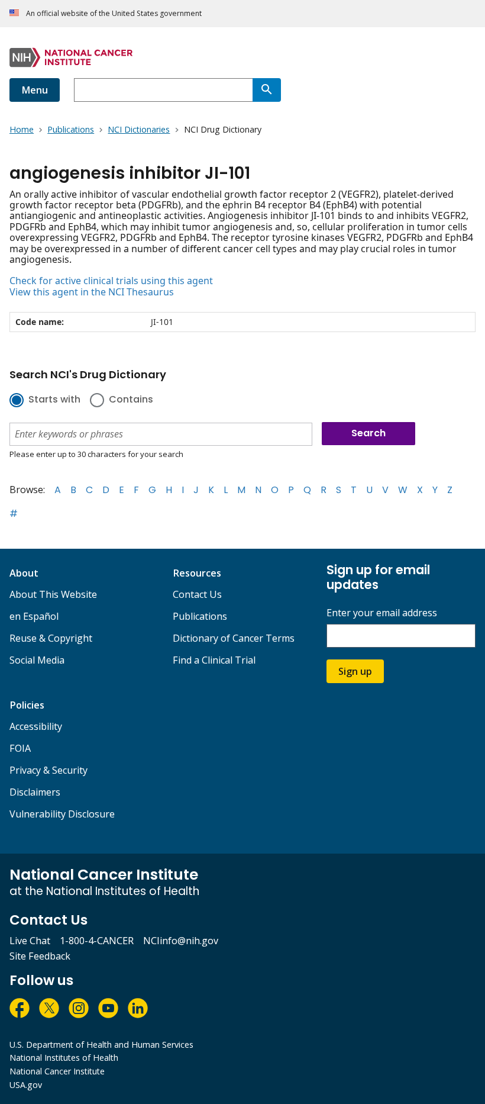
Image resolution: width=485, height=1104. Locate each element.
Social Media (36, 660)
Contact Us (197, 594)
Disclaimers (34, 792)
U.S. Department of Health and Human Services (101, 1044)
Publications (200, 616)
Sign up (355, 671)
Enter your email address (381, 613)
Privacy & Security (48, 770)
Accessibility (35, 726)
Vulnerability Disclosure (62, 813)
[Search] (267, 90)
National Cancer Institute (57, 1071)
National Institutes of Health (63, 1057)
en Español (34, 616)
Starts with (54, 400)
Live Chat (29, 940)
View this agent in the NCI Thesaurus (91, 292)
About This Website (53, 594)
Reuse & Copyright (50, 638)
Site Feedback (39, 956)
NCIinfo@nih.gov (180, 940)
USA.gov (25, 1084)
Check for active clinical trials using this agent (111, 280)
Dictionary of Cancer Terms (234, 638)
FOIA (20, 748)
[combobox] (163, 90)
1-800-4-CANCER (97, 940)
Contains (131, 400)
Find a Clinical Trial (214, 660)
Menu (34, 89)
